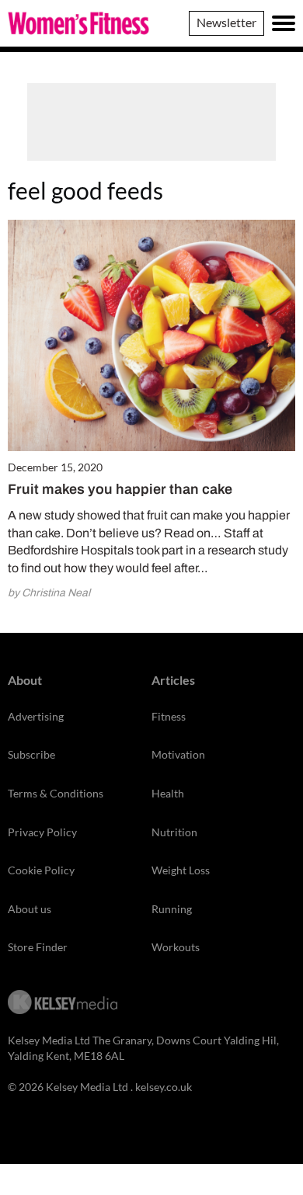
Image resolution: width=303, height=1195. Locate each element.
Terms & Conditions (55, 793)
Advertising (36, 716)
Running (172, 908)
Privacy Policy (42, 832)
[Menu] (283, 23)
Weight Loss (181, 870)
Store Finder (38, 947)
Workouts (176, 947)
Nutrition (174, 832)
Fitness (169, 716)
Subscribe (31, 754)
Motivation (178, 754)
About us (29, 908)
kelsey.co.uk (163, 1086)
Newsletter (226, 22)
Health (168, 793)
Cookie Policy (41, 870)
